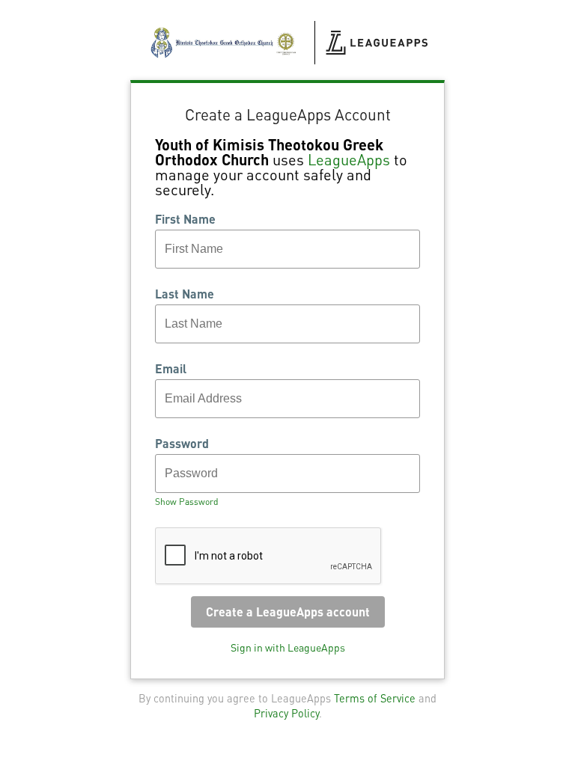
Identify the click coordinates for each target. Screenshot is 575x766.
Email (170, 368)
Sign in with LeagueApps (288, 647)
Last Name (184, 294)
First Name (185, 219)
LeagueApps (349, 159)
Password (182, 443)
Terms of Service (375, 698)
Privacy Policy (286, 713)
